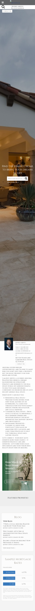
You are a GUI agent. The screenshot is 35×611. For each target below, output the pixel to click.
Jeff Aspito (10, 378)
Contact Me (7, 11)
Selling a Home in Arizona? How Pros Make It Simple (16, 542)
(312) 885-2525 (24, 347)
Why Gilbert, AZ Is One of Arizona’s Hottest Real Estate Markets (15, 533)
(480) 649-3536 (24, 349)
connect (10, 438)
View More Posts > (9, 548)
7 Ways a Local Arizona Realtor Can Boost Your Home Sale (16, 525)
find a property (25, 371)
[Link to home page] (17, 2)
